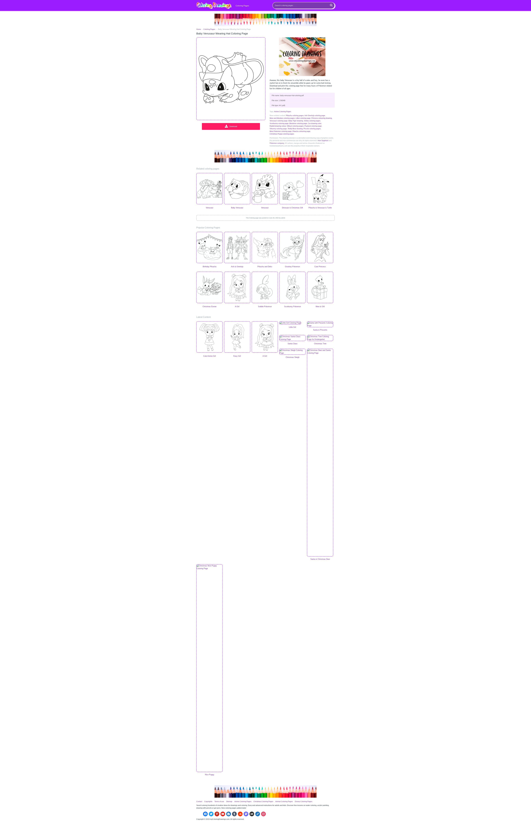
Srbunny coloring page (278, 129)
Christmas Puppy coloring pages (282, 134)
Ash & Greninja (237, 267)
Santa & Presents (320, 330)
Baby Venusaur (237, 208)
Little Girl (292, 327)
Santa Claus (292, 344)
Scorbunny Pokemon (292, 307)
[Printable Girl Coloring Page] (237, 288)
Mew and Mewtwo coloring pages (282, 118)
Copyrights (208, 801)
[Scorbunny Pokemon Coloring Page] (292, 288)
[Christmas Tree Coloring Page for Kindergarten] (320, 338)
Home (198, 29)
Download (233, 126)
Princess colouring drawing (321, 118)
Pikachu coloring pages (295, 116)
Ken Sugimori (323, 141)
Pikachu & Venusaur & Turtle (320, 208)
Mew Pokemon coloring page (281, 131)
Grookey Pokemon (292, 267)
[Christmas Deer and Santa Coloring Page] (320, 453)
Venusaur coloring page (279, 121)
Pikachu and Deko (264, 267)
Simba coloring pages (312, 121)
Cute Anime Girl (209, 356)
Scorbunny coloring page (279, 123)
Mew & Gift (320, 307)
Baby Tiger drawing (295, 121)
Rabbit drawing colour (278, 126)
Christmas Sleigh (292, 357)
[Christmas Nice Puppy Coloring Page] (209, 668)
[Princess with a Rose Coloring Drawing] (320, 248)
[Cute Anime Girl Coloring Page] (209, 337)
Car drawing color (314, 123)
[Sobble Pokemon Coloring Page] (265, 288)
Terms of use (219, 801)
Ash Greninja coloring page (314, 116)
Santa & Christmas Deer (320, 559)
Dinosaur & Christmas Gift (292, 208)
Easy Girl (237, 356)
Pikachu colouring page (301, 131)
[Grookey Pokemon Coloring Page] (292, 248)
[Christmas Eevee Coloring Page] (209, 288)
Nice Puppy (209, 775)
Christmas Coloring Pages (263, 801)
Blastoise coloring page (298, 123)
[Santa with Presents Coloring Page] (320, 324)
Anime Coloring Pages (282, 112)
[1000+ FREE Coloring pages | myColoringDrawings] (213, 5)
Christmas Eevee (209, 307)
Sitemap (229, 801)
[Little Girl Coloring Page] (292, 323)
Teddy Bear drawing (295, 129)
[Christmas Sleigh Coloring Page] (292, 352)
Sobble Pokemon (265, 307)
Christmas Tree (320, 344)
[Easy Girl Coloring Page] (237, 337)
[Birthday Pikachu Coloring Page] (209, 248)
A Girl (237, 307)
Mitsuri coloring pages (295, 126)
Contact (199, 801)
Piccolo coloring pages (312, 129)
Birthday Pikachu (209, 267)
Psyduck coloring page (313, 126)
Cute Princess (320, 267)
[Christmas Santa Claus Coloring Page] (292, 338)
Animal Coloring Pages (284, 801)
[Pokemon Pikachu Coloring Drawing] (265, 248)
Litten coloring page (303, 118)
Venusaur (209, 208)
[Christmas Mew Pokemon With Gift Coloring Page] (320, 288)
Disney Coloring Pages (303, 801)
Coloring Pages (242, 6)
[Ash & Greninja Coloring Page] (237, 248)
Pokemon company (277, 143)
